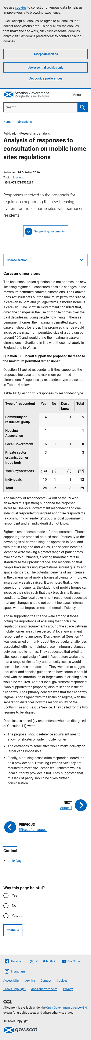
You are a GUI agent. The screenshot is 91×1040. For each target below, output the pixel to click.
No (14, 906)
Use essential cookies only (45, 67)
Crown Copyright (14, 989)
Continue (13, 930)
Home (7, 121)
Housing (17, 177)
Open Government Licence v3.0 (66, 1007)
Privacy (68, 989)
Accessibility (11, 980)
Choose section (17, 260)
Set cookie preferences (45, 78)
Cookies (62, 980)
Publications (23, 121)
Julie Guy (15, 861)
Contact (46, 980)
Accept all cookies (45, 54)
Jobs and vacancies (44, 989)
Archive (30, 980)
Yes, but (17, 916)
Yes (14, 895)
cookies (20, 7)
